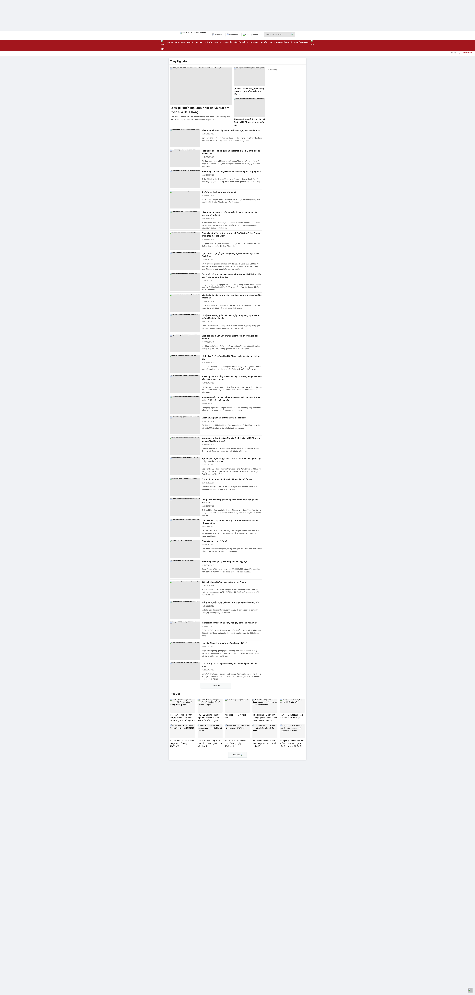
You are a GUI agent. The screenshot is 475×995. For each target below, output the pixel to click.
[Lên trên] (470, 990)
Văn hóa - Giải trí (241, 42)
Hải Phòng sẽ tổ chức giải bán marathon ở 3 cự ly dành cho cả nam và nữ (231, 152)
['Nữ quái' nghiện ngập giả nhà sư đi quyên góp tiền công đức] (185, 610)
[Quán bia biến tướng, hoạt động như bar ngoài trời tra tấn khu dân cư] (249, 76)
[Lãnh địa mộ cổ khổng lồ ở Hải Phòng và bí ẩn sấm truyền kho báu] (185, 364)
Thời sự (170, 42)
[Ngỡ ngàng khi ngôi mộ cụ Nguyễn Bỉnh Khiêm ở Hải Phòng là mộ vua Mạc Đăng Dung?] (185, 446)
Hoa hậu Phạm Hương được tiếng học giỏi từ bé (224, 643)
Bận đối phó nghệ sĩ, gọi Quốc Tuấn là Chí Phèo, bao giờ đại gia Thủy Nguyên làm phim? (231, 460)
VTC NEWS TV (180, 42)
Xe (271, 42)
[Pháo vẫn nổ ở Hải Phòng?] (185, 549)
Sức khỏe (254, 42)
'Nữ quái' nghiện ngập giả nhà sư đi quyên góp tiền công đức (231, 602)
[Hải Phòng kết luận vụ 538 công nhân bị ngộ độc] (185, 569)
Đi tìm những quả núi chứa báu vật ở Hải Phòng (224, 418)
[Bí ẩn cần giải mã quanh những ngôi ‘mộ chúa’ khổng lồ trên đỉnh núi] (185, 343)
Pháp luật (228, 42)
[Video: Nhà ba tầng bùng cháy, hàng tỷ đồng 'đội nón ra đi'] (185, 630)
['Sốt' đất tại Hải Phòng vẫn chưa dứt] (185, 199)
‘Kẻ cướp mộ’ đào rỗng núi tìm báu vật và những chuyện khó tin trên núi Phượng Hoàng (232, 378)
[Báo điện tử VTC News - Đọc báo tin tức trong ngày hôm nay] (193, 35)
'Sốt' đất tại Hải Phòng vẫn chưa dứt (219, 192)
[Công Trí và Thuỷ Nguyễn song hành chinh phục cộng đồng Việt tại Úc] (185, 507)
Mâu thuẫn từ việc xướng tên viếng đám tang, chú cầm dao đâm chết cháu (231, 296)
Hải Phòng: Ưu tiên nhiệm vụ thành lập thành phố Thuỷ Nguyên (231, 172)
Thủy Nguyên (178, 61)
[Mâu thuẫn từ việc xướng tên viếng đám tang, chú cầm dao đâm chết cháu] (185, 303)
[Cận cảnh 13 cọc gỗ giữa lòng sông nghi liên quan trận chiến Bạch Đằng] (185, 261)
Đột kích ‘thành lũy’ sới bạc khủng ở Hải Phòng (224, 582)
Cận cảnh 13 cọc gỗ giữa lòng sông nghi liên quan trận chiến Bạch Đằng (230, 254)
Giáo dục (217, 42)
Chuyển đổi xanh (301, 42)
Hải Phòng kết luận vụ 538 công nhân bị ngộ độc (224, 562)
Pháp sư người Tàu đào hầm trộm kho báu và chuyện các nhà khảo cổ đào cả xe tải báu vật (231, 398)
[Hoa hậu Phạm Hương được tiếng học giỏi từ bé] (185, 651)
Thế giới (208, 42)
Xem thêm (216, 686)
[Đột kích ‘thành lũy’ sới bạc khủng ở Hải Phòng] (185, 590)
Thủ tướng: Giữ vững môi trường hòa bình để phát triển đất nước (230, 665)
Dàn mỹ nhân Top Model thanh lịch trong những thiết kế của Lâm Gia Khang (230, 521)
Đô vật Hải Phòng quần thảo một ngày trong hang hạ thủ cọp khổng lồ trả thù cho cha (230, 316)
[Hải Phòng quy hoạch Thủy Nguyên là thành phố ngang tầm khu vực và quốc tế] (185, 220)
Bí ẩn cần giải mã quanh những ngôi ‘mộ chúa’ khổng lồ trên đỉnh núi (230, 337)
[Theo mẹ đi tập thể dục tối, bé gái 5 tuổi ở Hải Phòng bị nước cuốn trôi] (249, 107)
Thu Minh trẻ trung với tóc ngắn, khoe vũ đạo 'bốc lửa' (227, 479)
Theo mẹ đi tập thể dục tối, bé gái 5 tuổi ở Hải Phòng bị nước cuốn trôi (249, 122)
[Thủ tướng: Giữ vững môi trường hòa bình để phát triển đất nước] (185, 671)
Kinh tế (190, 42)
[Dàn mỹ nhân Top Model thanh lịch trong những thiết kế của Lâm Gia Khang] (185, 528)
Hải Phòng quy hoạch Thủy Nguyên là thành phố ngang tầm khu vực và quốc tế (230, 213)
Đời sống (264, 42)
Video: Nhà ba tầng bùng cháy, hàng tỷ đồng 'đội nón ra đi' (229, 623)
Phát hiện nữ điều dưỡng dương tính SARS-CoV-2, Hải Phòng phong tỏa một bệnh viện (231, 234)
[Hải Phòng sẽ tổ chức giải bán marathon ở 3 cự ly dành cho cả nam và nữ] (185, 158)
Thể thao (199, 42)
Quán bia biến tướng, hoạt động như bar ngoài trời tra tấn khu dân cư (249, 91)
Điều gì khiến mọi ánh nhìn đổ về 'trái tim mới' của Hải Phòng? (200, 110)
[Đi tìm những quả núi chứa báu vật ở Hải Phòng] (185, 425)
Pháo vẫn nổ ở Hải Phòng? (214, 541)
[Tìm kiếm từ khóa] (293, 34)
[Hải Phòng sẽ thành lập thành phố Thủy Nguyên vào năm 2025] (185, 138)
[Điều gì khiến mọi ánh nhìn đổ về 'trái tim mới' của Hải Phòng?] (201, 86)
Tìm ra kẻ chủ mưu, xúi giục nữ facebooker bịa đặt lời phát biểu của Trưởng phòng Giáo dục (231, 275)
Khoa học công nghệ (283, 42)
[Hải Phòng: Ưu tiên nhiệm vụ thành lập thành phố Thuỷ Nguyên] (185, 179)
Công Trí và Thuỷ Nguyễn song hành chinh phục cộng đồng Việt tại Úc (230, 501)
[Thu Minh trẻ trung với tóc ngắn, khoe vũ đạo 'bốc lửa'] (185, 487)
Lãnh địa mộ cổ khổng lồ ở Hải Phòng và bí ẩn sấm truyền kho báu (231, 357)
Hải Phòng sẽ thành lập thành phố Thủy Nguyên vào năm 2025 (231, 130)
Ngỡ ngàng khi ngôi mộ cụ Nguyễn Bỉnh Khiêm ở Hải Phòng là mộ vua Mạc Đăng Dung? (231, 439)
